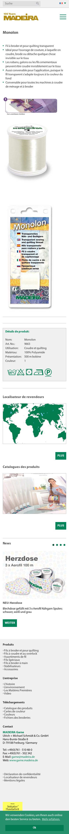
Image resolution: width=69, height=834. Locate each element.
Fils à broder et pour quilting (21, 650)
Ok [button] (34, 827)
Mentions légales (14, 780)
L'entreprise (10, 678)
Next (61, 590)
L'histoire (9, 684)
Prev (7, 590)
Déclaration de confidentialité (22, 774)
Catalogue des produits (18, 708)
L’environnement (14, 687)
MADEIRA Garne (13, 732)
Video (7, 693)
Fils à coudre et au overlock (20, 653)
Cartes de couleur (14, 711)
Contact (8, 726)
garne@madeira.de (23, 757)
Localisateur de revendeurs (20, 777)
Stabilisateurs (12, 666)
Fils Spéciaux (12, 660)
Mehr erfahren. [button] (51, 819)
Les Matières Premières (18, 690)
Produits (8, 644)
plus (60, 455)
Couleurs (9, 714)
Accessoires (11, 669)
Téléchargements (14, 702)
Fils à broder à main (16, 663)
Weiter (10, 623)
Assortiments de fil (15, 656)
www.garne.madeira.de (23, 760)
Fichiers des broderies (17, 717)
